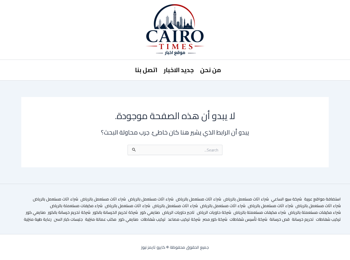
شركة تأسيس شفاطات (248, 219)
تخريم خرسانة (303, 219)
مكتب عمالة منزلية (100, 219)
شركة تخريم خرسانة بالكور (69, 212)
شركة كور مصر (215, 219)
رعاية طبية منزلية (38, 219)
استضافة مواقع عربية (322, 199)
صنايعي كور (150, 212)
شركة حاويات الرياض (214, 212)
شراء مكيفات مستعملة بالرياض (76, 205)
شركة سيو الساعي (286, 199)
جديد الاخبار (179, 70)
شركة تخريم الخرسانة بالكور (115, 212)
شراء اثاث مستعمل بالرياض (246, 199)
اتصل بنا (146, 70)
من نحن (210, 70)
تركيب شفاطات (328, 219)
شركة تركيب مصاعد (184, 219)
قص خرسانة (280, 219)
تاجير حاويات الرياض (178, 212)
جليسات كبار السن (68, 219)
